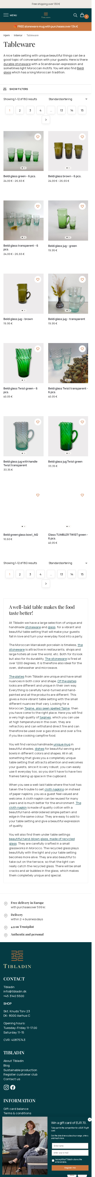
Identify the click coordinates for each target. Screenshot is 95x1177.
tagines (45, 717)
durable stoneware (17, 64)
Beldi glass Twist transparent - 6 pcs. (68, 390)
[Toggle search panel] (75, 15)
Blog (6, 1065)
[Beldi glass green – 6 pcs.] (23, 151)
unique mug (61, 744)
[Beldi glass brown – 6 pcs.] (68, 151)
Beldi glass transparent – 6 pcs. (20, 247)
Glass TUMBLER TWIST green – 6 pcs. (68, 536)
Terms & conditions (17, 1113)
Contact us (11, 1079)
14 (71, 110)
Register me (70, 1168)
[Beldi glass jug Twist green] (68, 436)
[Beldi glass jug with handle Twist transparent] (23, 436)
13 (61, 110)
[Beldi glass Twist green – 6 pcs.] (23, 363)
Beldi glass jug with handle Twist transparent (20, 463)
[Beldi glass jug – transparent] (68, 294)
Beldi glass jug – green (62, 246)
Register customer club (20, 1074)
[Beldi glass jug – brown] (23, 294)
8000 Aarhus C (19, 1015)
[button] (83, 15)
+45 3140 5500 (13, 996)
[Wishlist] (37, 136)
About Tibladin (13, 1061)
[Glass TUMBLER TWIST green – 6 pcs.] (68, 509)
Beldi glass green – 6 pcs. (19, 176)
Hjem (6, 35)
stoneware (33, 627)
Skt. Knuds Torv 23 (16, 1011)
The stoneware (56, 659)
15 (82, 110)
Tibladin (9, 987)
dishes (39, 749)
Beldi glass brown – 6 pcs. (64, 176)
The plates (16, 676)
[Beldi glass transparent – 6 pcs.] (23, 220)
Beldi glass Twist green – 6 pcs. (20, 390)
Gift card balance (15, 1109)
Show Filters (18, 89)
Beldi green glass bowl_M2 (20, 535)
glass (51, 627)
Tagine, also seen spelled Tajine (47, 708)
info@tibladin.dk (15, 991)
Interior (18, 35)
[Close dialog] (90, 1119)
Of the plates (66, 681)
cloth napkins (54, 789)
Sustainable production (20, 1070)
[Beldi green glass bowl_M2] (23, 509)
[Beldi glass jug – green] (68, 220)
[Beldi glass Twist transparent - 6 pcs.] (68, 363)
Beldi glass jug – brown (18, 319)
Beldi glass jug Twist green (65, 461)
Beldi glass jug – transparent (66, 319)
